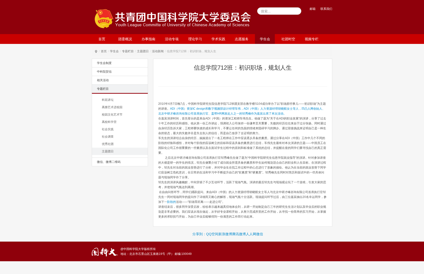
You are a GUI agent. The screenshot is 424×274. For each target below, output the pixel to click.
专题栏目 (128, 51)
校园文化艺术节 (112, 114)
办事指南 (148, 39)
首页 (101, 39)
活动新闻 (158, 51)
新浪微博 (225, 234)
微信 (259, 234)
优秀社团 (108, 144)
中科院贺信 (104, 71)
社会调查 (108, 136)
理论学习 (195, 39)
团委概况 (125, 39)
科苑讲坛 (108, 100)
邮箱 (313, 9)
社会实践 (108, 129)
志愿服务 (242, 39)
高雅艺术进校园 (112, 107)
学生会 (265, 39)
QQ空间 (212, 234)
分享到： (199, 234)
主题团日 (143, 51)
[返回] (174, 18)
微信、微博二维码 (108, 162)
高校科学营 (109, 122)
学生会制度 (104, 63)
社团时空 (288, 39)
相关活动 (103, 80)
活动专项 (172, 39)
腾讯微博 (239, 234)
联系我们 (326, 9)
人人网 (251, 234)
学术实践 (218, 39)
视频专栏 (311, 39)
